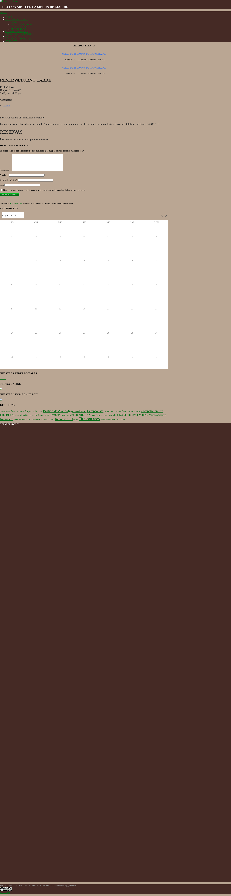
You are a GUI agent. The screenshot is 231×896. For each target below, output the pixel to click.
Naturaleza (6, 419)
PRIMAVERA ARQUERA (45, 419)
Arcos (13, 411)
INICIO (8, 17)
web (117, 419)
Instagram (95, 415)
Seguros (75, 419)
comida (138, 411)
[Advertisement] (84, 863)
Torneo (102, 419)
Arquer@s (20, 411)
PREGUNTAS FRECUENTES (19, 34)
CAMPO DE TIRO (19, 27)
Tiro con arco (89, 419)
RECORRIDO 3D (19, 29)
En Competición (42, 415)
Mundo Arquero (157, 414)
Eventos (55, 414)
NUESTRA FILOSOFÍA (21, 24)
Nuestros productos (22, 419)
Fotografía (77, 414)
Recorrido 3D (64, 419)
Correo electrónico (8, 180)
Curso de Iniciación (20, 415)
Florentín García (66, 415)
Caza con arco (128, 411)
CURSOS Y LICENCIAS (16, 31)
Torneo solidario (110, 419)
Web (2, 185)
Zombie (122, 419)
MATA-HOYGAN (16, 203)
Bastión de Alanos (55, 411)
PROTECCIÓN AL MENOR (18, 39)
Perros (33, 419)
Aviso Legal (5, 892)
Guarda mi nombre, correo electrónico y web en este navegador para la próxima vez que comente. (44, 190)
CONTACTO (11, 41)
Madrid (143, 414)
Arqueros (29, 411)
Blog (70, 411)
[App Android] (1, 400)
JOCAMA (104, 415)
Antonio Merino (5, 411)
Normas (14, 22)
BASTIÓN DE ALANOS (16, 19)
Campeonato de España (112, 411)
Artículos (38, 411)
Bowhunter (79, 411)
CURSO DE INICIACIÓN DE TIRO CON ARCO (84, 54)
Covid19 (6, 106)
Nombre (4, 175)
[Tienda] (1, 389)
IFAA (87, 415)
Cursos (31, 415)
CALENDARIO (12, 36)
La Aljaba (112, 415)
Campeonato (95, 411)
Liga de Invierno (127, 414)
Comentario (5, 170)
